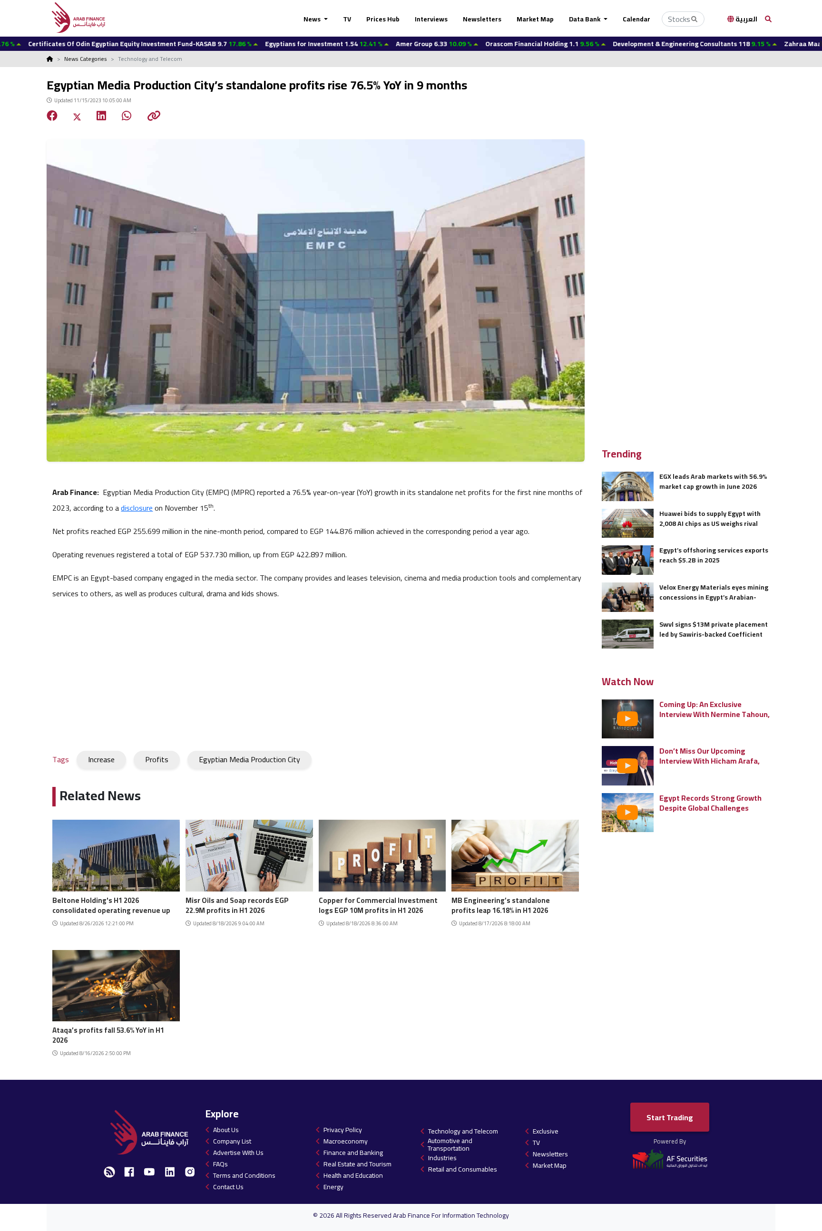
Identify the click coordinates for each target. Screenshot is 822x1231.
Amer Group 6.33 (379, 44)
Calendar (636, 19)
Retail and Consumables (462, 1169)
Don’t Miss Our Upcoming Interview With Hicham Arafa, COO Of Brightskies (709, 756)
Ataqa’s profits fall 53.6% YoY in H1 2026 (108, 1034)
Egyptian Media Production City (249, 759)
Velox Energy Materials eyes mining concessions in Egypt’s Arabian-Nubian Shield (713, 592)
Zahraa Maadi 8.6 (766, 44)
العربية (745, 19)
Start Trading (669, 1117)
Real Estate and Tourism (357, 1164)
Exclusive (545, 1131)
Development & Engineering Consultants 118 (636, 44)
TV (347, 19)
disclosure (137, 508)
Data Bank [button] (585, 19)
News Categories (85, 58)
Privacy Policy (342, 1130)
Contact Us (228, 1187)
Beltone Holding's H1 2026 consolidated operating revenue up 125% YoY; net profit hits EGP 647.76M (111, 904)
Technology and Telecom (463, 1131)
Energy (333, 1187)
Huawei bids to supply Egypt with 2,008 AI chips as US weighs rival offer (710, 518)
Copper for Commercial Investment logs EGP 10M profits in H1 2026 (378, 904)
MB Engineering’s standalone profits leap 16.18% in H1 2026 (500, 904)
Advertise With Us (238, 1152)
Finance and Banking (353, 1152)
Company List (232, 1141)
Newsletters (482, 19)
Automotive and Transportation (450, 1144)
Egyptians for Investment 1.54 (268, 44)
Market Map (535, 19)
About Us (226, 1130)
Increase (101, 759)
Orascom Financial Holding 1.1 (487, 44)
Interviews (431, 19)
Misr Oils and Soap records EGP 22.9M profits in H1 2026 (237, 904)
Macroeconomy (345, 1141)
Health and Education (353, 1175)
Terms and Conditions (244, 1175)
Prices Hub (383, 19)
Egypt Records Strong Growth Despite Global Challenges (710, 803)
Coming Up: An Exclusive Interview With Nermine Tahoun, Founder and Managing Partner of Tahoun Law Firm (714, 709)
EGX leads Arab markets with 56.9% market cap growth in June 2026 (713, 481)
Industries (442, 1158)
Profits (156, 759)
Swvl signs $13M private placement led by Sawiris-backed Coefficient (713, 629)
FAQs (220, 1164)
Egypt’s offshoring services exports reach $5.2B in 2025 (713, 555)
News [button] (312, 19)
